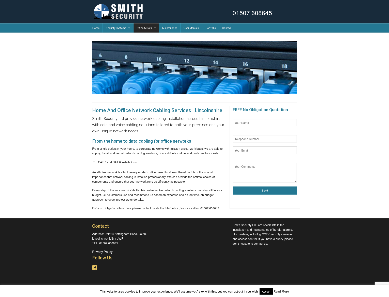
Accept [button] (266, 291)
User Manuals (192, 27)
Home (95, 27)
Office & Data (144, 27)
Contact (226, 27)
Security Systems (116, 27)
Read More (281, 291)
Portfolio (211, 27)
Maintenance (169, 27)
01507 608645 (252, 12)
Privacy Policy (102, 251)
